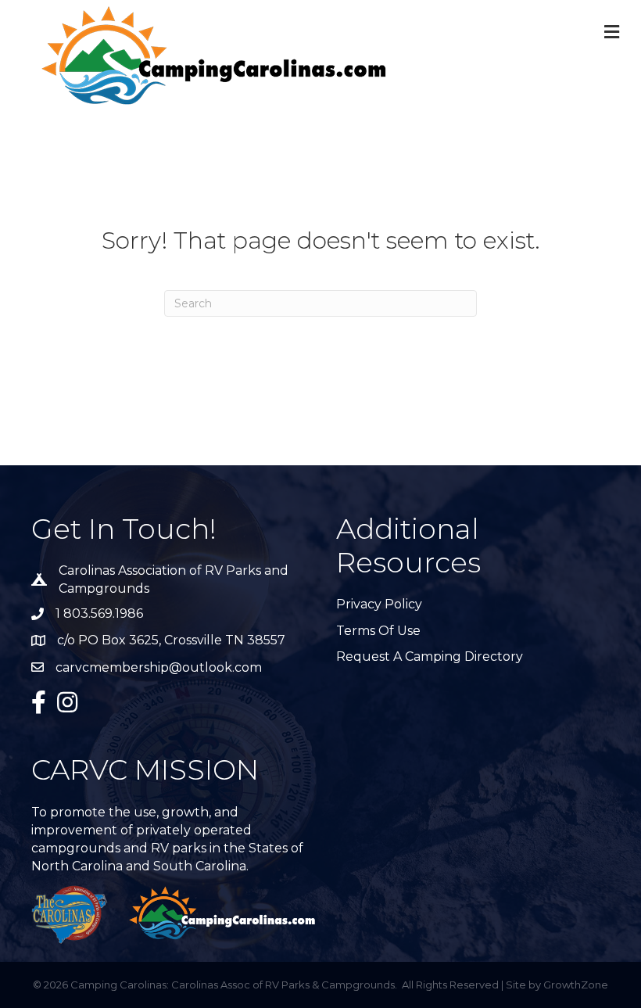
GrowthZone (575, 984)
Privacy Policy (379, 604)
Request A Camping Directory (429, 656)
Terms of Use (378, 630)
